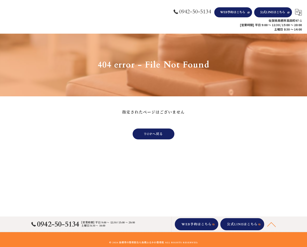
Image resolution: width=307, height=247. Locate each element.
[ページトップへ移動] (271, 224)
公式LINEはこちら (272, 12)
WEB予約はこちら (232, 12)
